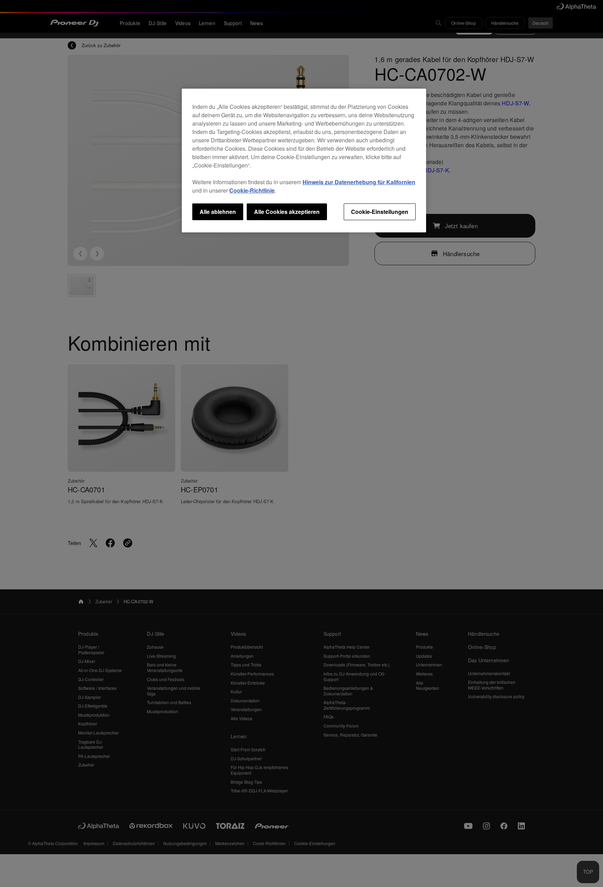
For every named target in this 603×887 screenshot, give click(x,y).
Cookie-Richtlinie (252, 190)
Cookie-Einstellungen (379, 212)
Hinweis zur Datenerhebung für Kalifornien (359, 182)
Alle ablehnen (218, 212)
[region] (304, 160)
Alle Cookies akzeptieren (287, 212)
